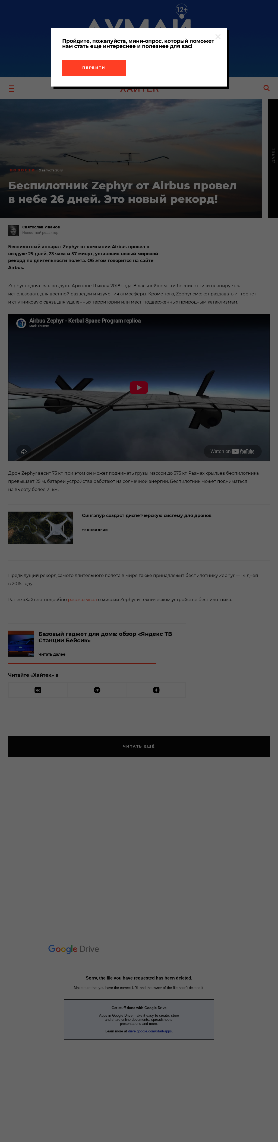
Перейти (94, 67)
